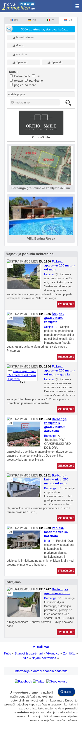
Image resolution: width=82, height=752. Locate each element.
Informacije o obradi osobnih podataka (41, 671)
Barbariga (50, 435)
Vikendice (52, 653)
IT (52, 20)
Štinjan (48, 326)
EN (15, 20)
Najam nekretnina (44, 658)
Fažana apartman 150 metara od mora (59, 265)
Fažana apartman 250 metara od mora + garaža (59, 370)
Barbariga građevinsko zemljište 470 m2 (41, 188)
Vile (25, 658)
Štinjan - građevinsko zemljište (54, 318)
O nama (66, 692)
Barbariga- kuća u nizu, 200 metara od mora (56, 479)
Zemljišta (69, 653)
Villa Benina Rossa (41, 238)
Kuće (7, 653)
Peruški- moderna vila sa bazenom (56, 532)
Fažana (49, 274)
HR (70, 20)
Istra (47, 540)
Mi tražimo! (41, 647)
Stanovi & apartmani (29, 653)
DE (33, 20)
